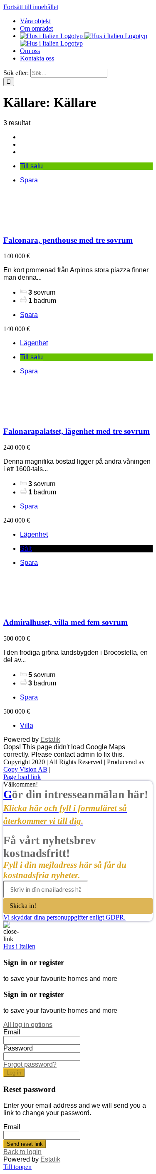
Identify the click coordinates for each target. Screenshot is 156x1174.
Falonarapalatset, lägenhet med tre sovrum (76, 431)
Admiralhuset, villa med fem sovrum (65, 622)
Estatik (50, 739)
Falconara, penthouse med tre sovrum (68, 240)
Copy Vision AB (25, 769)
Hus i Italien (19, 946)
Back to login (22, 1151)
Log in (14, 1073)
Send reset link (25, 1144)
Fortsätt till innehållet (30, 6)
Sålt (26, 548)
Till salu (31, 165)
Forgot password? (30, 1064)
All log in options (27, 1024)
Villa (26, 725)
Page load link (22, 776)
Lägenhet (34, 342)
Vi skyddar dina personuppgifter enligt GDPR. (64, 917)
